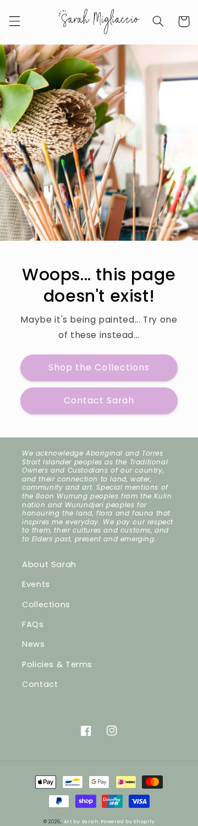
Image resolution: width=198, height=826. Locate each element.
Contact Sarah (99, 400)
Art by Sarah (81, 821)
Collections (46, 604)
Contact (40, 684)
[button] (14, 21)
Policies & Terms (57, 664)
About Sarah (49, 564)
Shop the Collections (99, 367)
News (33, 644)
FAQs (33, 624)
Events (36, 584)
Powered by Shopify (128, 821)
